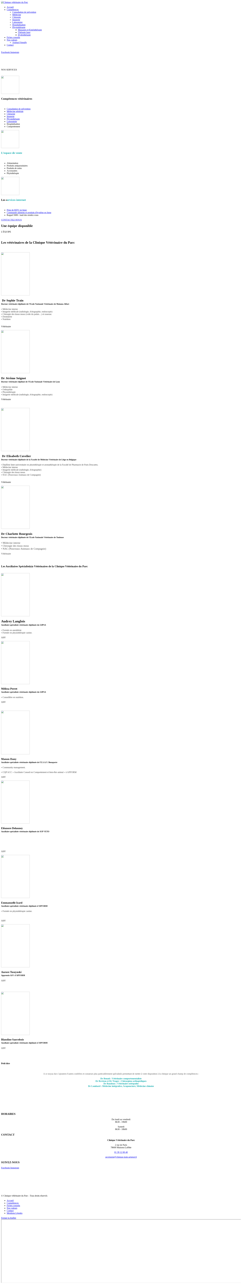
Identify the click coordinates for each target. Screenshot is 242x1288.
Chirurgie (11, 114)
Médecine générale (15, 111)
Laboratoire (12, 121)
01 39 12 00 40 (121, 1152)
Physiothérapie (13, 119)
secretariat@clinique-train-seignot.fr (121, 1157)
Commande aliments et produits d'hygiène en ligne (29, 212)
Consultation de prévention (19, 109)
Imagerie (10, 116)
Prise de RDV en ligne (17, 210)
